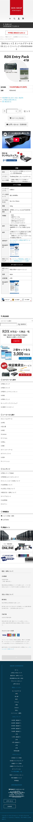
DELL (3, 442)
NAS (3, 395)
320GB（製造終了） (16, 723)
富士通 (4, 426)
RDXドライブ (8, 37)
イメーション (6, 461)
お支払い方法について (8, 488)
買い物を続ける (6, 101)
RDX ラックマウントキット (16, 775)
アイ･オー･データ (7, 450)
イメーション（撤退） (16, 713)
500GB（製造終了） (16, 725)
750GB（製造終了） (16, 731)
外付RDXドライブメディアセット (21, 37)
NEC (3, 430)
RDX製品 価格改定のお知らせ (16, 33)
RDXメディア (6, 384)
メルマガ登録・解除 (8, 516)
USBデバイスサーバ (8, 407)
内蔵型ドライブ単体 (17, 763)
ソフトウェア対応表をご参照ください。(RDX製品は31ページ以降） (20, 260)
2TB (16, 739)
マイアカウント (6, 496)
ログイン (4, 504)
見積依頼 (10, 806)
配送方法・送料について (9, 492)
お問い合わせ (16, 683)
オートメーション (16, 769)
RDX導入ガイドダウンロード (10, 477)
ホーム (1, 37)
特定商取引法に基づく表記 (16, 678)
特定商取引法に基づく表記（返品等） (13, 98)
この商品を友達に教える (9, 100)
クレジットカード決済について (11, 481)
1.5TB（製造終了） (16, 737)
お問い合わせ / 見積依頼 (17, 124)
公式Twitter (5, 520)
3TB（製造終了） (16, 742)
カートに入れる (18, 118)
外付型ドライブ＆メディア (16, 760)
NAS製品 (16, 780)
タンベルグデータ (9, 39)
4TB (16, 745)
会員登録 (4, 500)
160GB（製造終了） (16, 720)
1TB (16, 734)
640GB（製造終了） (16, 728)
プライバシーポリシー (16, 681)
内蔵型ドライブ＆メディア (16, 766)
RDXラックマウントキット (10, 391)
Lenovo (4, 434)
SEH (3, 457)
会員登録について (7, 485)
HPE (3, 423)
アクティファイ (6, 453)
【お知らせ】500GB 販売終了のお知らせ (11, 25)
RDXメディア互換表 (8, 473)
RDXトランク (6, 399)
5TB (16, 748)
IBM (3, 446)
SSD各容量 (16, 750)
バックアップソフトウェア (10, 403)
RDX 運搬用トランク (16, 777)
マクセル (4, 438)
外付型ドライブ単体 (17, 758)
